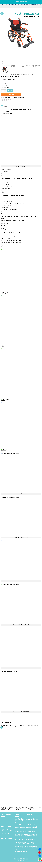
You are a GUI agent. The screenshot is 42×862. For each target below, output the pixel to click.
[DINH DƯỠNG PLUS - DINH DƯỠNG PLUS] (21, 2)
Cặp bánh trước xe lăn (32, 808)
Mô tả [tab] (2, 106)
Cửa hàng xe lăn (5, 171)
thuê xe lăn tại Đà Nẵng (22, 851)
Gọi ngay (11, 94)
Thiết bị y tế (8, 4)
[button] (2, 2)
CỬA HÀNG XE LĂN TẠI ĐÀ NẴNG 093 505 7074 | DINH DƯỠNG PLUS (24, 4)
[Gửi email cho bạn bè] (8, 100)
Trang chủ (3, 74)
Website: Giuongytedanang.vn (7, 835)
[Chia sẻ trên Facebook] (4, 100)
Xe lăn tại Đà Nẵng (5, 111)
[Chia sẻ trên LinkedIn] (12, 100)
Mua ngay (10, 90)
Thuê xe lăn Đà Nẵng (8, 838)
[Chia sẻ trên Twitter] (6, 100)
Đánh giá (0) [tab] (6, 106)
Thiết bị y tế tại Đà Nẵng (7, 113)
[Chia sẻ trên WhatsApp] (2, 100)
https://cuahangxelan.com (9, 225)
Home (3, 4)
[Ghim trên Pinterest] (10, 100)
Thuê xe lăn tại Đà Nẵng (6, 169)
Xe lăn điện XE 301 (18, 808)
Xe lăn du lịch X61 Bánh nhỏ (6, 808)
